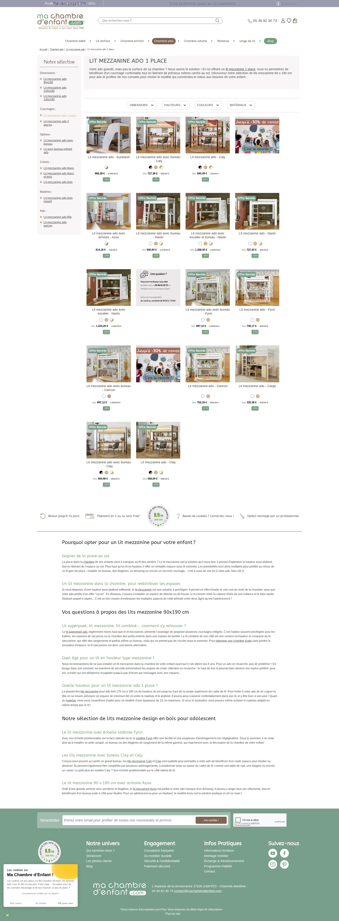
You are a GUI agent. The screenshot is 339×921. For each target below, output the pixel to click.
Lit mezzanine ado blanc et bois (59, 175)
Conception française (159, 850)
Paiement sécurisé (157, 866)
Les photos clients (99, 861)
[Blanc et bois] (161, 244)
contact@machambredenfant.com (198, 891)
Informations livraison (219, 850)
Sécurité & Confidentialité (162, 861)
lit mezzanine (143, 589)
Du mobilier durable (158, 856)
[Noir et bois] (150, 167)
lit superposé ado (76, 631)
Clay (158, 761)
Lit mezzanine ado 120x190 (55, 89)
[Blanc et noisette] (106, 167)
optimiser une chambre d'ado (234, 640)
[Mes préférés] (289, 21)
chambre (88, 561)
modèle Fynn (144, 738)
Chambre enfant (132, 41)
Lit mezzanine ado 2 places (56, 123)
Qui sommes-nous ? (100, 850)
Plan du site (172, 913)
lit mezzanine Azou (145, 788)
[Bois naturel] (156, 167)
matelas (71, 700)
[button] (7, 915)
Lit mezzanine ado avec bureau (58, 142)
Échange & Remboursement (224, 861)
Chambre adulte (195, 41)
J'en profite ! (211, 820)
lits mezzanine (90, 691)
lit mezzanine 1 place (240, 69)
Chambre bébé (75, 41)
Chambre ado (164, 41)
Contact (209, 871)
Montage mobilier (216, 856)
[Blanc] (150, 244)
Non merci (16, 903)
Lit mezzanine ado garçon (55, 224)
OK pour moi (65, 903)
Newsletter (50, 820)
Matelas (223, 41)
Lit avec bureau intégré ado (58, 151)
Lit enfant (103, 41)
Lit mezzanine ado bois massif (58, 199)
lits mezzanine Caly (139, 761)
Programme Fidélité (218, 866)
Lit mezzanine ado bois (58, 182)
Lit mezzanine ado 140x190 (55, 98)
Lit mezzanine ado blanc (59, 168)
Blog (270, 41)
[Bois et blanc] (161, 167)
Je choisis (40, 903)
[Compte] (283, 21)
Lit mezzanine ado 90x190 (55, 80)
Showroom (93, 856)
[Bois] (109, 396)
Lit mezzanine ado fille (58, 217)
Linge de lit (247, 41)
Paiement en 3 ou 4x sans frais (118, 516)
